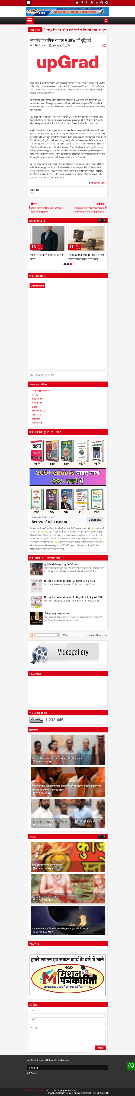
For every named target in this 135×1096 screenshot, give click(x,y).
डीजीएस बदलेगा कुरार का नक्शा (57, 613)
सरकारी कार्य (37, 423)
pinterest (106, 2)
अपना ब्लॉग (36, 415)
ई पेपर (34, 407)
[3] (70, 264)
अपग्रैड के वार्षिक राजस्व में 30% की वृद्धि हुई (60, 40)
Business (43, 45)
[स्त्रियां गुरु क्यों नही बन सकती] (68, 857)
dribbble (101, 2)
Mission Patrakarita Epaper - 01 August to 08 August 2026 (73, 597)
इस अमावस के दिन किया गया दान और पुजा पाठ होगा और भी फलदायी (60, 896)
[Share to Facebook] (55, 228)
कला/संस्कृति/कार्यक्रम (40, 391)
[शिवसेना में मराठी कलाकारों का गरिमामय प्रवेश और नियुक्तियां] (68, 750)
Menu (28, 3)
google (87, 2)
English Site (38, 399)
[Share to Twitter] (59, 228)
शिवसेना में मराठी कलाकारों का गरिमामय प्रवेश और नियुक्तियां (57, 758)
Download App (39, 411)
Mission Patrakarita (35, 1090)
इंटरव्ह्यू (34, 394)
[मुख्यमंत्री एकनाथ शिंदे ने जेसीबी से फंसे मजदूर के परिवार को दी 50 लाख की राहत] (68, 813)
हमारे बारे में (36, 419)
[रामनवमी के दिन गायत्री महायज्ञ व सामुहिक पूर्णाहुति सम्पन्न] (68, 920)
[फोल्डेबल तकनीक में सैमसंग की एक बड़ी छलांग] (48, 238)
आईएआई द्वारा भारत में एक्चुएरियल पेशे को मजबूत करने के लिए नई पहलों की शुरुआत (59, 29)
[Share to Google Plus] (63, 228)
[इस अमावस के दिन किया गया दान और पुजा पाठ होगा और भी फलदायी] (68, 888)
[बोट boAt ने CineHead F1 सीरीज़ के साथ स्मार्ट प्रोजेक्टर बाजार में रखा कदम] (86, 238)
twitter (77, 2)
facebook (82, 2)
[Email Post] (32, 193)
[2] (67, 264)
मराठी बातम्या (37, 403)
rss (92, 2)
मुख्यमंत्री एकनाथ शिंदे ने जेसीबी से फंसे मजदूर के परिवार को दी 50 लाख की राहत (66, 821)
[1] (64, 264)
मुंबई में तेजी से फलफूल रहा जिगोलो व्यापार (61, 564)
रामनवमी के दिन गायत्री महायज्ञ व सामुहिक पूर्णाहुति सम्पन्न (56, 928)
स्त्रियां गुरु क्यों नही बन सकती (45, 865)
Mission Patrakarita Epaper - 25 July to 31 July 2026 (69, 580)
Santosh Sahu (99, 183)
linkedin (97, 2)
